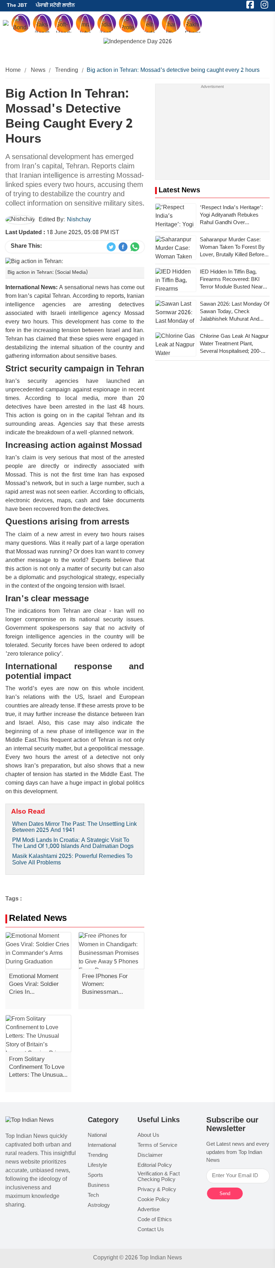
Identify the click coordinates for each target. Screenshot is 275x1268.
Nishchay (79, 220)
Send (224, 1193)
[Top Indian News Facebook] (123, 247)
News (38, 70)
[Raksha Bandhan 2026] (137, 42)
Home (13, 70)
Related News (38, 918)
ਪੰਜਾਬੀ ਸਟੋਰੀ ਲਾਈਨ (55, 5)
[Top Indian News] (29, 1120)
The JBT (17, 5)
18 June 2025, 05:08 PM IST (62, 233)
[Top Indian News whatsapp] (134, 247)
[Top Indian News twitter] (111, 247)
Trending (66, 70)
